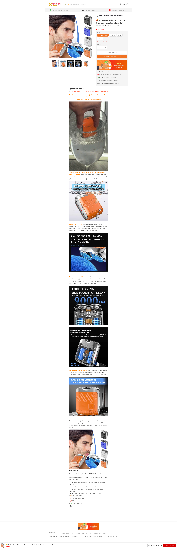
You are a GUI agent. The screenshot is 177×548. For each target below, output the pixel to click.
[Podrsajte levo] (50, 63)
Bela (100, 38)
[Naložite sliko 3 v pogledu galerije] (70, 63)
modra (113, 35)
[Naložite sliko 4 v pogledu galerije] (78, 63)
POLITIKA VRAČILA (76, 536)
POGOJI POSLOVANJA (62, 536)
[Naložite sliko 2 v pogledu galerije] (63, 63)
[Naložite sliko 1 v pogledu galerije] (55, 63)
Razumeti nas (65, 533)
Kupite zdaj (112, 56)
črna (119, 35)
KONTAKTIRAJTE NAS (78, 533)
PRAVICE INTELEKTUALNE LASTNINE (96, 533)
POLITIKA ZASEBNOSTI (110, 536)
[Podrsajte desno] (91, 63)
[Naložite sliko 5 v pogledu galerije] (85, 63)
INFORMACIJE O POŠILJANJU (93, 536)
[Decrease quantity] (158, 545)
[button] (120, 4)
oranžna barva (103, 35)
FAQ (58, 533)
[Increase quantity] (161, 545)
